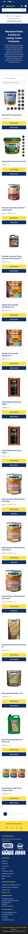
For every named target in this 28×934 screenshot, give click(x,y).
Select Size (14, 222)
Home (7, 16)
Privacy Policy (6, 890)
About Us (4, 861)
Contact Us (5, 866)
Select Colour (14, 127)
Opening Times (6, 876)
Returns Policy (6, 892)
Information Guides (7, 871)
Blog (3, 878)
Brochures (5, 863)
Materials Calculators (8, 873)
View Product (14, 123)
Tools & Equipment (16, 16)
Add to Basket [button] (14, 271)
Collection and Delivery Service (11, 885)
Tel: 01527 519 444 (7, 906)
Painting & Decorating (13, 18)
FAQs (3, 868)
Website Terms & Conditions (10, 887)
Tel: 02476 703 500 (7, 920)
